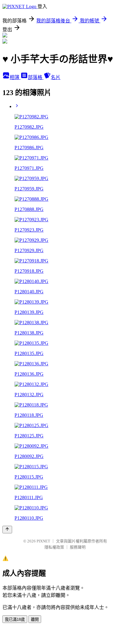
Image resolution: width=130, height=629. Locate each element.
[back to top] (7, 529)
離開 (35, 619)
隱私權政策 (54, 547)
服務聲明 (78, 547)
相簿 (15, 77)
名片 (55, 77)
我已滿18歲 (15, 619)
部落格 (36, 77)
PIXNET (43, 541)
